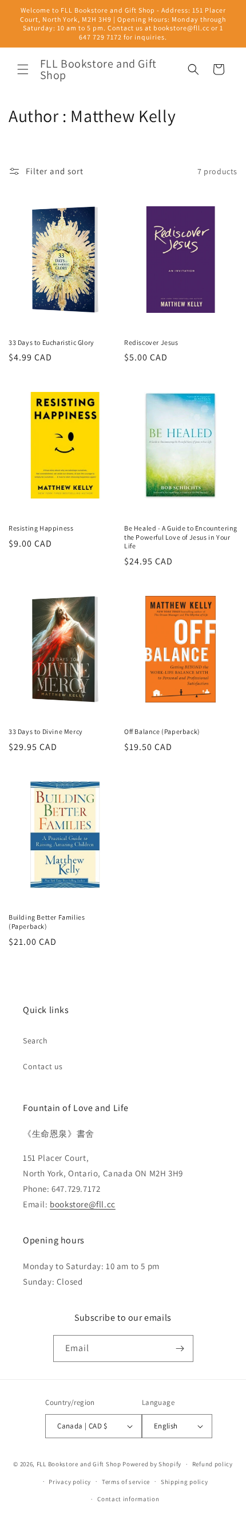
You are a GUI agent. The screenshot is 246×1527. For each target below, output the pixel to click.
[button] (22, 69)
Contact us (43, 1066)
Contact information (128, 1499)
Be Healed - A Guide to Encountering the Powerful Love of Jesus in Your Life (180, 537)
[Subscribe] (180, 1348)
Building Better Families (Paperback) (47, 922)
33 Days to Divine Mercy (46, 731)
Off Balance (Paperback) (162, 731)
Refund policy (212, 1464)
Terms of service (126, 1482)
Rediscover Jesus (151, 342)
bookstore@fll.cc (83, 1204)
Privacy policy (70, 1482)
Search (35, 1040)
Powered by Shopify (151, 1464)
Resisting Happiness (41, 528)
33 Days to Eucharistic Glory (51, 342)
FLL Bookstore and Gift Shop (79, 1464)
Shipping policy (184, 1482)
